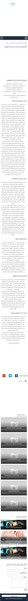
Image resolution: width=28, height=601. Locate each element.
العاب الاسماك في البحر (13, 554)
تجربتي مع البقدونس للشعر (13, 557)
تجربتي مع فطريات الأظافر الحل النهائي (13, 538)
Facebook (16, 375)
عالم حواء (21, 381)
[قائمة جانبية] (26, 38)
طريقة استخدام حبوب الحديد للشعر (14, 542)
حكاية (13, 3)
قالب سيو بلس (14, 596)
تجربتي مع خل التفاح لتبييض (13, 558)
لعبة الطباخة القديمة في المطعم (14, 527)
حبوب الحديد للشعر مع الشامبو (13, 556)
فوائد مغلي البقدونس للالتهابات (13, 539)
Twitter (10, 375)
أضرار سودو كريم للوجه (13, 543)
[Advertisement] (14, 20)
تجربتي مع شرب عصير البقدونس (13, 541)
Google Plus (3, 375)
